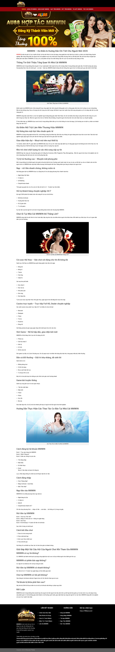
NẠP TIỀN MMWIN (55, 9)
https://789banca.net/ (86, 611)
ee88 (21, 638)
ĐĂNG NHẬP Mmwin (44, 9)
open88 (56, 638)
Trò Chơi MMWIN (88, 9)
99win (32, 638)
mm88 (43, 638)
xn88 (83, 638)
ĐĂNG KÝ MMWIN (32, 9)
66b (38, 640)
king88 (100, 638)
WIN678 (26, 640)
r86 (36, 640)
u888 (64, 640)
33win (46, 638)
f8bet (49, 638)
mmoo (18, 640)
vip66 (74, 638)
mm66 (71, 638)
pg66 (46, 640)
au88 (62, 638)
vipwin (82, 640)
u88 (44, 640)
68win (93, 638)
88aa (89, 638)
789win (36, 638)
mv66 (30, 640)
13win (96, 638)
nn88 (33, 640)
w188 (35, 642)
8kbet (39, 638)
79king (25, 638)
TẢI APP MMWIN (77, 9)
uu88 (41, 640)
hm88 (50, 640)
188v (77, 638)
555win (86, 638)
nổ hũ (22, 640)
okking (29, 638)
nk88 (68, 638)
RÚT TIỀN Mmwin (67, 9)
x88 (103, 638)
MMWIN (24, 9)
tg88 (52, 638)
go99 (105, 638)
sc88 (60, 638)
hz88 (80, 638)
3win (18, 638)
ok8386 (90, 640)
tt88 (65, 638)
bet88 (78, 640)
